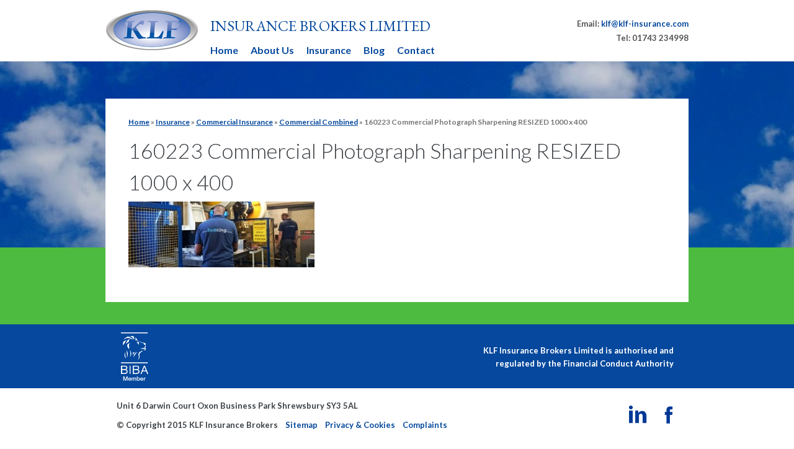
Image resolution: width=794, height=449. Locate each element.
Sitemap (301, 425)
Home (224, 50)
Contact (416, 50)
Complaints (425, 425)
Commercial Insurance (234, 122)
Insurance (328, 50)
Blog (374, 50)
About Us (272, 50)
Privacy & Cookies (360, 425)
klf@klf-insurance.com (645, 24)
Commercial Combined (318, 122)
